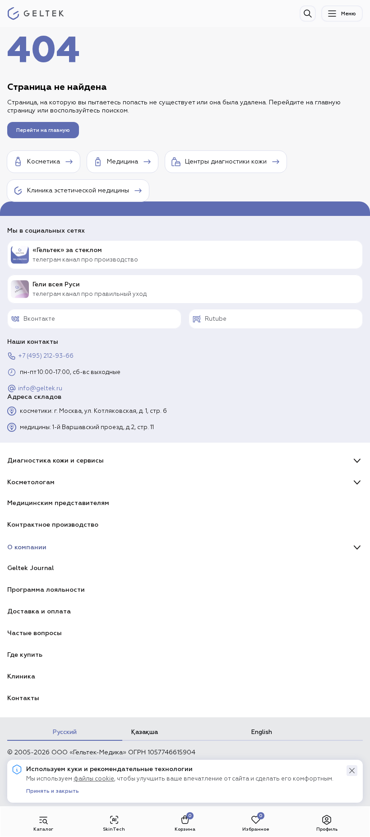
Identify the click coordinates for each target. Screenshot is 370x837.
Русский (65, 732)
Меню (348, 14)
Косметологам (31, 482)
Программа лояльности (46, 590)
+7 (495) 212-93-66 (46, 356)
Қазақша (144, 732)
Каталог (43, 829)
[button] (352, 770)
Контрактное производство (52, 524)
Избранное (255, 829)
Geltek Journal (30, 568)
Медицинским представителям (58, 503)
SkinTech (114, 829)
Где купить (24, 655)
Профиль (327, 829)
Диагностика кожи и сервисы (55, 460)
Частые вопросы (34, 633)
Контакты (23, 698)
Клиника (21, 676)
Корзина (185, 829)
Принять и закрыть (52, 791)
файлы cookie (94, 779)
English (261, 732)
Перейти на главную (43, 130)
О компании (26, 547)
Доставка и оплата (39, 611)
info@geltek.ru (40, 389)
